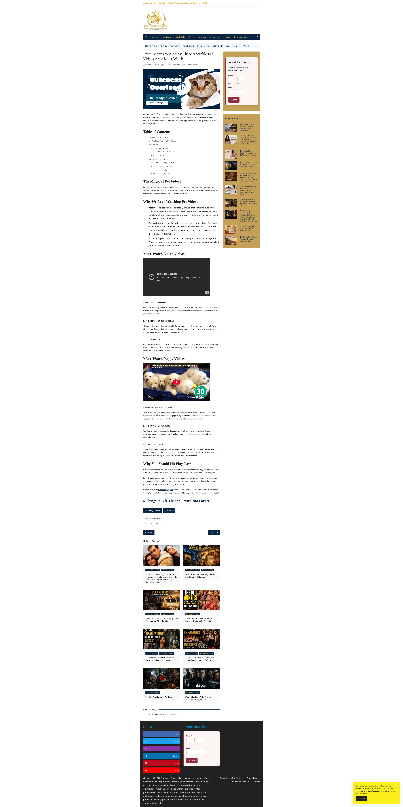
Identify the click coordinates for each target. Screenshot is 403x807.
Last (238, 83)
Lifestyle (214, 37)
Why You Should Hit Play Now (160, 174)
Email (231, 88)
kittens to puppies (165, 490)
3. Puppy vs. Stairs (160, 170)
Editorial (167, 37)
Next (213, 532)
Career (202, 37)
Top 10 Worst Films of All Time (159, 697)
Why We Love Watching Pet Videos (162, 141)
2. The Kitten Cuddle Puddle (164, 152)
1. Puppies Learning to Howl (163, 163)
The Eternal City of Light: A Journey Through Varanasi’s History (248, 239)
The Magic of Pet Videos (158, 137)
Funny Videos (153, 510)
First (229, 83)
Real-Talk (180, 37)
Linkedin (157, 523)
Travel (227, 37)
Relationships (241, 37)
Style (192, 37)
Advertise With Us (188, 2)
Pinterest (163, 523)
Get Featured (160, 2)
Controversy (167, 570)
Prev (150, 532)
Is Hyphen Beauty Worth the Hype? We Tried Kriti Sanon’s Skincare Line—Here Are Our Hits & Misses (248, 190)
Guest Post (173, 2)
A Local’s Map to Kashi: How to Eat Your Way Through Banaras (248, 228)
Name (231, 75)
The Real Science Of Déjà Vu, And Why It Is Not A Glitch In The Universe (248, 164)
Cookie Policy (367, 793)
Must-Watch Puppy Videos (159, 159)
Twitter (151, 523)
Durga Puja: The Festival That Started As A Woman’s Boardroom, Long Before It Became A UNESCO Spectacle (248, 177)
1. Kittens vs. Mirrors (160, 148)
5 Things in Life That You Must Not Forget (176, 501)
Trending (154, 37)
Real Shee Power (152, 65)
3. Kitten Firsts (158, 155)
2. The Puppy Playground (162, 166)
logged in (157, 714)
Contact (203, 2)
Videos (170, 510)
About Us (147, 2)
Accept (361, 798)
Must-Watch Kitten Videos (159, 145)
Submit (234, 100)
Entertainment (190, 65)
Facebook (145, 523)
